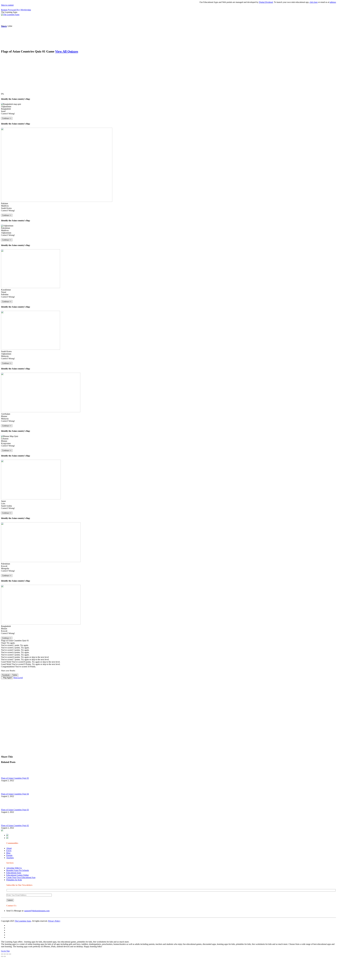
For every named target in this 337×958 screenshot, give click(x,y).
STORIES (48, 20)
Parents (9, 855)
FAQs (8, 850)
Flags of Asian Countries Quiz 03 (15, 810)
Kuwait (4, 566)
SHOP (78, 20)
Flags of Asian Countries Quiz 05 (15, 778)
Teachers (10, 858)
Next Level (18, 678)
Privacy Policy (54, 921)
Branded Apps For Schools (17, 870)
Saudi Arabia (6, 506)
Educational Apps (13, 873)
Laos (3, 503)
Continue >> (6, 118)
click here (295, 2)
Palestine (4, 294)
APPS (10, 20)
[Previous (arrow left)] (2, 956)
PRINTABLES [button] (22, 20)
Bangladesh (6, 109)
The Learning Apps (23, 921)
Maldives (5, 206)
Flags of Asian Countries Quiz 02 (15, 825)
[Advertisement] (80, 74)
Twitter (116, 20)
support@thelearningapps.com (36, 911)
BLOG (68, 20)
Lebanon (4, 438)
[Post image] (8, 776)
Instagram (98, 20)
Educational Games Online (17, 875)
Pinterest (88, 20)
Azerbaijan (5, 414)
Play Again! (7, 678)
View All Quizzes (66, 51)
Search (133, 20)
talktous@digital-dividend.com (324, 2)
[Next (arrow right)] (5, 956)
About (9, 848)
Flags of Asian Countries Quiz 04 (15, 794)
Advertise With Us (14, 868)
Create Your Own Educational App (20, 877)
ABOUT (58, 20)
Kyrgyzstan (6, 443)
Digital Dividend (247, 2)
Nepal (3, 292)
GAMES (36, 20)
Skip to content (7, 5)
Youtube (107, 20)
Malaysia (5, 356)
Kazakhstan (6, 290)
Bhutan (4, 416)
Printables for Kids (14, 880)
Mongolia (5, 568)
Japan (3, 501)
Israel (3, 111)
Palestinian (5, 228)
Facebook (124, 20)
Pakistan (4, 203)
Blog (8, 853)
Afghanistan (6, 106)
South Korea (6, 208)
